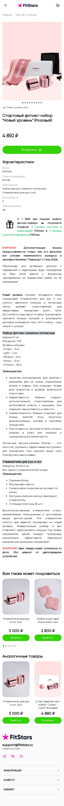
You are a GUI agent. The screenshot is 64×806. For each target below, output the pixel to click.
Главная (7, 14)
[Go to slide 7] (36, 102)
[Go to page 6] (15, 645)
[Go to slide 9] (41, 102)
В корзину (48, 720)
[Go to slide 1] (22, 102)
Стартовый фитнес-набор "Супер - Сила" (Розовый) (48, 704)
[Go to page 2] (5, 645)
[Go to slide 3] (27, 102)
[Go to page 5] (12, 645)
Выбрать (16, 637)
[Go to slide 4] (29, 102)
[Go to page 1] (3, 645)
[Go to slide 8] (38, 102)
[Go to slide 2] (25, 102)
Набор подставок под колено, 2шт (48, 620)
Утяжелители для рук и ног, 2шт (16, 620)
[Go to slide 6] (34, 102)
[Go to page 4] (10, 645)
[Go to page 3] (8, 645)
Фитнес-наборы (26, 14)
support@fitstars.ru (17, 745)
